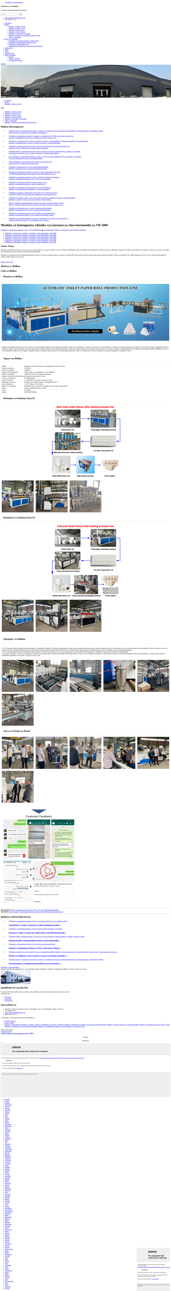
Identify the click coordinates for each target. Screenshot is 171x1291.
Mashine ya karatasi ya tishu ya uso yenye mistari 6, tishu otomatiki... (30, 199)
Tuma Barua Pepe (6, 1031)
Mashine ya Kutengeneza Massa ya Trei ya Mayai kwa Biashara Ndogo (31, 215)
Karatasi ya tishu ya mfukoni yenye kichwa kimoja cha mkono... (29, 148)
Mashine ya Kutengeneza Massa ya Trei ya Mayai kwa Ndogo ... (35, 948)
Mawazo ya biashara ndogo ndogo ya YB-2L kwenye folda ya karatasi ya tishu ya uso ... (36, 205)
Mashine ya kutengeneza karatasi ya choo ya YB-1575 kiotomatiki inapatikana (34, 910)
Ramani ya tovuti (10, 1021)
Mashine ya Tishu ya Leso (17, 28)
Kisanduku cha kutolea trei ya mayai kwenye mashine (25, 46)
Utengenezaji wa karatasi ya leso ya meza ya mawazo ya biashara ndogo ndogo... (34, 153)
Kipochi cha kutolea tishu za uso (19, 44)
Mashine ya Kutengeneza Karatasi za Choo (51, 1026)
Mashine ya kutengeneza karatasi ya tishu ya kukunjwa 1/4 (27, 184)
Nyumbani (8, 23)
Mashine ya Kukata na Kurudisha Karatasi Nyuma (24, 35)
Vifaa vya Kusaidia (15, 37)
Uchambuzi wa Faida (15, 60)
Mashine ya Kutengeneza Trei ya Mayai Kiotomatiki (21, 1026)
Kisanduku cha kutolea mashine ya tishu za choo (24, 41)
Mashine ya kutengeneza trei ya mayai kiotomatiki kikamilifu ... (28, 169)
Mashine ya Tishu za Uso (17, 30)
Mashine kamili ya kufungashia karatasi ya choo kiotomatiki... (34, 940)
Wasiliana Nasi (9, 53)
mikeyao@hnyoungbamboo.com (15, 1012)
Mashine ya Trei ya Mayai (17, 32)
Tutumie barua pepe (7, 262)
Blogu (7, 50)
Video (7, 51)
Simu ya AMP (9, 1023)
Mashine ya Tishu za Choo (17, 26)
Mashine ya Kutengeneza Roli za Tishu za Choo (155, 1025)
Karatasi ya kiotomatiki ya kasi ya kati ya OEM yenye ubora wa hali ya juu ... (33, 138)
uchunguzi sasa (5, 993)
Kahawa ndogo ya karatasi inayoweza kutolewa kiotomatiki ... (28, 132)
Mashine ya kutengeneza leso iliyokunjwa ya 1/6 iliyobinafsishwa (29, 189)
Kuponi (11, 57)
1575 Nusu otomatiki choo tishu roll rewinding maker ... (26, 158)
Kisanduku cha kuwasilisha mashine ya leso (22, 42)
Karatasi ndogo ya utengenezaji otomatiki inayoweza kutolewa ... (35, 963)
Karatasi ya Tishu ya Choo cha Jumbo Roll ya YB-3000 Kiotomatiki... (37, 933)
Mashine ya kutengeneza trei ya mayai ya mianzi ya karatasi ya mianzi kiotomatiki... (35, 143)
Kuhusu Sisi (8, 48)
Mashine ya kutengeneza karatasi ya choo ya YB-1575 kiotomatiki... (30, 179)
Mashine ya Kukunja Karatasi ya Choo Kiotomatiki (123, 1025)
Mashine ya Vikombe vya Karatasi (19, 33)
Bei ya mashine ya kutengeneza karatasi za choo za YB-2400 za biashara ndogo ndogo (36, 912)
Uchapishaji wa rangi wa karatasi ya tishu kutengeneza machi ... (35, 925)
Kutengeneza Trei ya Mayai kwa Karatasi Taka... (24, 163)
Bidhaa (7, 25)
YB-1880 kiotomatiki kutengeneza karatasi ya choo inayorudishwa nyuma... (32, 174)
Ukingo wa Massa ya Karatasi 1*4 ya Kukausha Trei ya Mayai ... (29, 220)
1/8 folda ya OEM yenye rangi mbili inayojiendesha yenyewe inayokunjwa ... (33, 194)
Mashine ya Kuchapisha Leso (75, 1026)
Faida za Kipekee (10, 55)
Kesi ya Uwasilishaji (11, 39)
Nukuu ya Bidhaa (14, 58)
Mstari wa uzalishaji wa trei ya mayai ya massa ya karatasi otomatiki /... (38, 956)
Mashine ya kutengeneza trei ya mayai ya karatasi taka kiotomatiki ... (30, 210)
